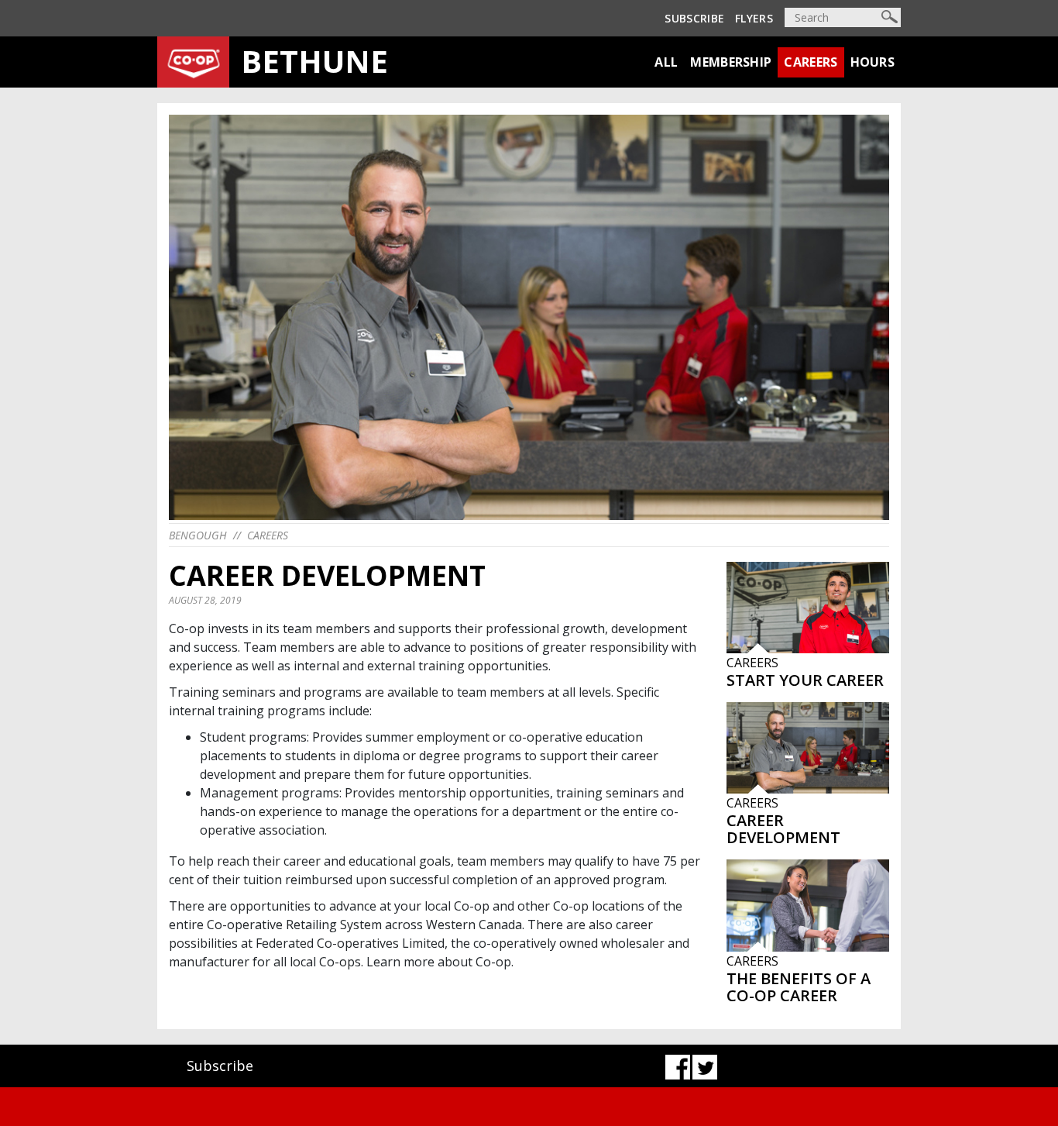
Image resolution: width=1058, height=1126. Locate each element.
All (666, 62)
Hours (872, 62)
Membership (730, 62)
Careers (810, 62)
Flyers (754, 18)
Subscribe (694, 18)
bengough (198, 535)
